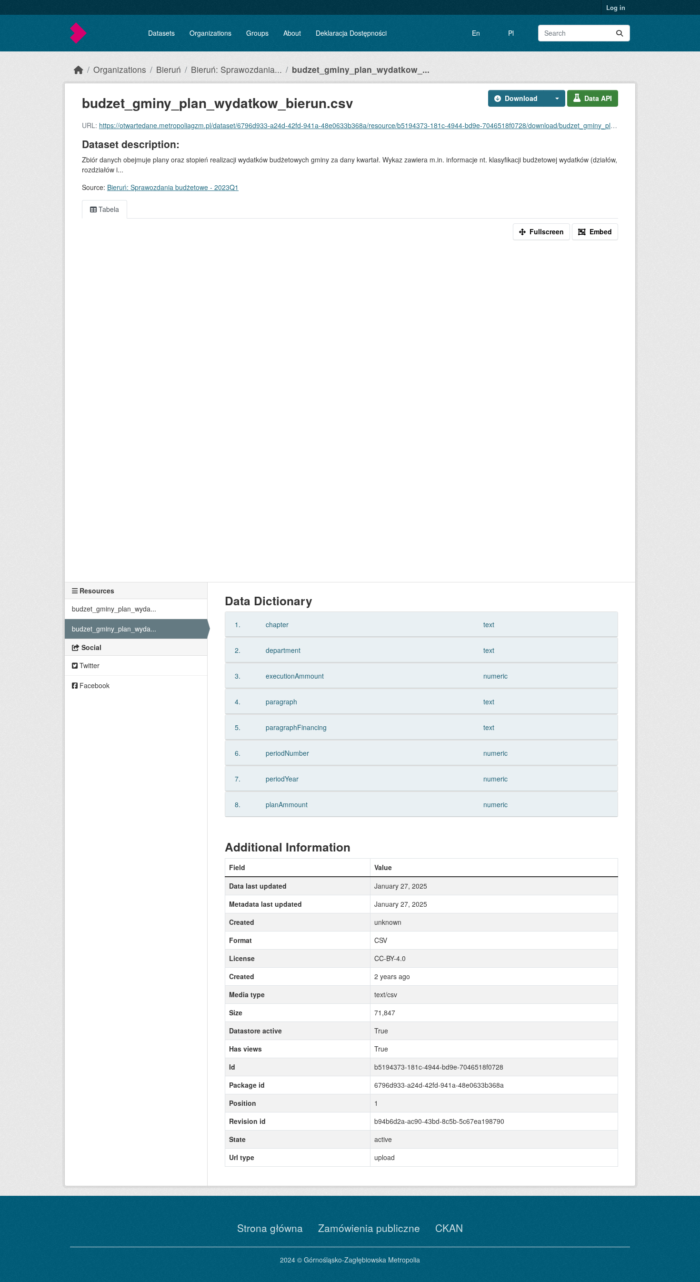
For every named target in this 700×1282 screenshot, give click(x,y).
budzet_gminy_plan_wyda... (114, 608)
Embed (601, 231)
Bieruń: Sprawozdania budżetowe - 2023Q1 (173, 187)
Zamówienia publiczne (369, 1228)
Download (521, 98)
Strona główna (270, 1228)
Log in (615, 7)
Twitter (89, 665)
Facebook (94, 685)
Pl (511, 33)
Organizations (210, 33)
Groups (257, 33)
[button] (554, 98)
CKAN (449, 1228)
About (292, 33)
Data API (598, 98)
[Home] (78, 69)
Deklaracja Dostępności (351, 33)
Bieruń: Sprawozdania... (236, 69)
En (476, 33)
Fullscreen (547, 231)
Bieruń (168, 69)
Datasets (161, 33)
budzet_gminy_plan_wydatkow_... (361, 69)
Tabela (108, 209)
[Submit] (619, 33)
